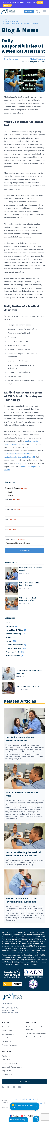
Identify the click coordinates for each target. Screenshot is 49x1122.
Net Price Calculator (21, 1106)
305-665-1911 (12, 1012)
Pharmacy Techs (13, 652)
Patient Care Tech (14, 648)
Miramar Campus (8, 1034)
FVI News (10, 626)
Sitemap (17, 1109)
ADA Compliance (20, 1103)
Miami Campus (7, 1030)
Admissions (6, 1056)
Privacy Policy (19, 1099)
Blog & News (7, 1071)
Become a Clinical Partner (35, 1037)
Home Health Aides (14, 630)
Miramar (10, 495)
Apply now (21, 463)
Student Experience (9, 1038)
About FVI (5, 1027)
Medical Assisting (11, 21)
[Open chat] (35, 1120)
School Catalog (31, 1099)
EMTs (8, 623)
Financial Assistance (9, 1045)
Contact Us (6, 1060)
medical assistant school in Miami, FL (19, 457)
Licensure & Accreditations (12, 1067)
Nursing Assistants (14, 644)
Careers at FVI (7, 1074)
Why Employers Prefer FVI (36, 1033)
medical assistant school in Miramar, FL (20, 454)
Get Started (29, 11)
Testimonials (6, 1041)
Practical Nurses (13, 655)
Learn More (25, 550)
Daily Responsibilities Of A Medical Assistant (21, 23)
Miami (9, 492)
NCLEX (9, 637)
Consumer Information (36, 1103)
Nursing (9, 641)
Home (6, 19)
